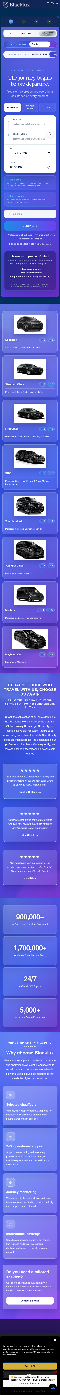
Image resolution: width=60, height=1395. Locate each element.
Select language (19, 44)
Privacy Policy (40, 1390)
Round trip (16, 214)
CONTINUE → (30, 226)
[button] (55, 1340)
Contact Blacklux (30, 1300)
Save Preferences (30, 1383)
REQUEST (47, 33)
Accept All (30, 1366)
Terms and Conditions (22, 1390)
